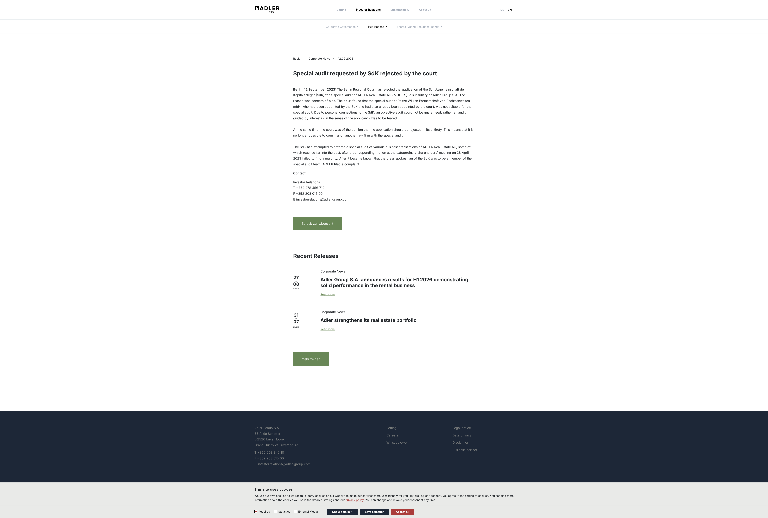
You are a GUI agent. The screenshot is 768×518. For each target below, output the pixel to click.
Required (264, 511)
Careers (392, 435)
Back (297, 58)
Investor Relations (368, 9)
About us (425, 9)
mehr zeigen (311, 359)
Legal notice (461, 428)
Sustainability (399, 9)
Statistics (284, 511)
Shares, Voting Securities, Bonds (418, 26)
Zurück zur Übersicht (317, 224)
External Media (308, 511)
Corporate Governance (341, 26)
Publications (376, 26)
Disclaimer (460, 442)
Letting (341, 9)
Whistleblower (397, 442)
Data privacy (462, 435)
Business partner (464, 450)
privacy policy (354, 500)
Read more (327, 294)
